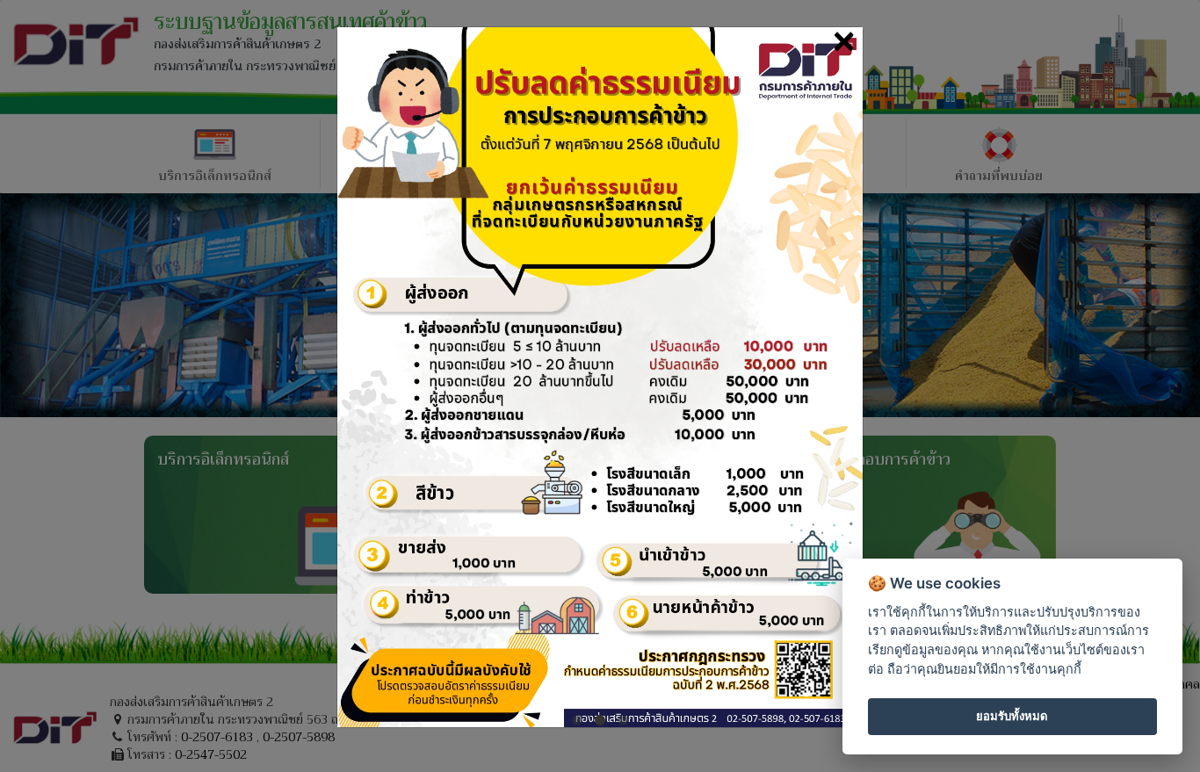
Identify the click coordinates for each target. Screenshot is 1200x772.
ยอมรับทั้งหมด (1012, 716)
